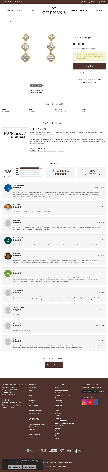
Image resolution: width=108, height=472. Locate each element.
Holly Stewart (18, 253)
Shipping (81, 72)
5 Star (17, 168)
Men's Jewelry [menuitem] (33, 405)
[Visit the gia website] (30, 450)
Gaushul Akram (18, 308)
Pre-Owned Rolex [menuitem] (61, 421)
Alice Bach (16, 271)
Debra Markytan (19, 238)
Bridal (10, 10)
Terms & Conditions (35, 434)
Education (85, 10)
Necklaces (47, 151)
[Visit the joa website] (78, 450)
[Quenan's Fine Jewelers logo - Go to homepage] (54, 10)
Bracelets (61, 151)
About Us (32, 422)
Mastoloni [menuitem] (58, 418)
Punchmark (57, 469)
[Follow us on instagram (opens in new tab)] (84, 402)
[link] (7, 2)
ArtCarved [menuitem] (58, 388)
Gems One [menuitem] (58, 400)
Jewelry (21, 10)
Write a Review (54, 365)
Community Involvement (37, 424)
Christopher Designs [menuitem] (61, 390)
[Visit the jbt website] (70, 450)
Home (3, 21)
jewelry (9, 21)
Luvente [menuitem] (57, 415)
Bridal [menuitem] (30, 390)
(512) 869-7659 (36, 93)
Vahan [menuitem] (57, 441)
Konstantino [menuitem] (59, 408)
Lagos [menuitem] (57, 410)
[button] (83, 2)
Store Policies (33, 432)
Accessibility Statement (65, 462)
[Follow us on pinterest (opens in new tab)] (90, 402)
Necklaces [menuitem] (32, 400)
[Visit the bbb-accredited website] (53, 450)
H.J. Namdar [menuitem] (59, 403)
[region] (36, 56)
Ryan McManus (18, 185)
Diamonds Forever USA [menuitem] (62, 395)
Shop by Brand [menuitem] (33, 388)
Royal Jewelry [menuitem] (59, 428)
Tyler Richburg (18, 290)
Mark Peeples (18, 323)
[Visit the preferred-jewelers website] (42, 450)
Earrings (40, 151)
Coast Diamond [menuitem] (60, 393)
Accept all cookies (29, 467)
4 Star (17, 170)
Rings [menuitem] (30, 393)
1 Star (17, 177)
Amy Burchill (17, 339)
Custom (32, 10)
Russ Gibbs (17, 205)
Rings (35, 151)
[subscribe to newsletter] (101, 391)
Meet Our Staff (34, 427)
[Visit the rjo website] (61, 450)
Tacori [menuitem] (57, 436)
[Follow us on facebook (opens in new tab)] (95, 402)
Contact (98, 10)
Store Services (33, 429)
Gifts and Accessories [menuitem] (36, 410)
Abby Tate (16, 220)
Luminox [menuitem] (58, 413)
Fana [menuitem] (56, 398)
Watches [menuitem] (31, 408)
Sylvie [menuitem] (57, 433)
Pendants (53, 151)
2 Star (17, 174)
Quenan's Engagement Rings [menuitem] (64, 423)
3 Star (17, 172)
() (41, 168)
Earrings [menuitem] (31, 395)
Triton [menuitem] (57, 438)
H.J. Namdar (32, 111)
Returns (98, 72)
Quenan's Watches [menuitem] (61, 426)
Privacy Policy (33, 437)
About (74, 10)
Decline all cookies (15, 467)
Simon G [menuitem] (58, 431)
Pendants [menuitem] (32, 398)
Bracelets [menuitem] (32, 403)
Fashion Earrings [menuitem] (34, 413)
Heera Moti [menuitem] (59, 405)
